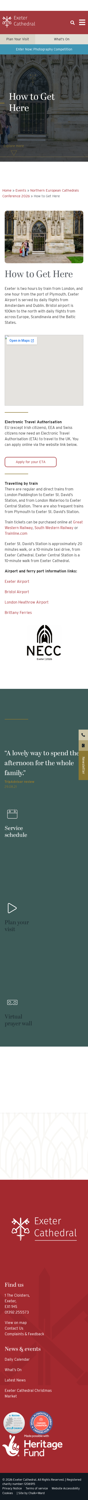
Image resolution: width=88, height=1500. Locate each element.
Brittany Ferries (18, 612)
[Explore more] (14, 153)
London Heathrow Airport (27, 602)
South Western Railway (53, 528)
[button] (72, 23)
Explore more (14, 146)
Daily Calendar (17, 1359)
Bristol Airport (17, 592)
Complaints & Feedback (24, 1334)
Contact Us (14, 1328)
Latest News (15, 1380)
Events (20, 190)
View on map (16, 1322)
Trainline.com (16, 533)
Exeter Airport (17, 581)
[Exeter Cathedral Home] (18, 22)
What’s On (13, 1370)
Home (6, 190)
